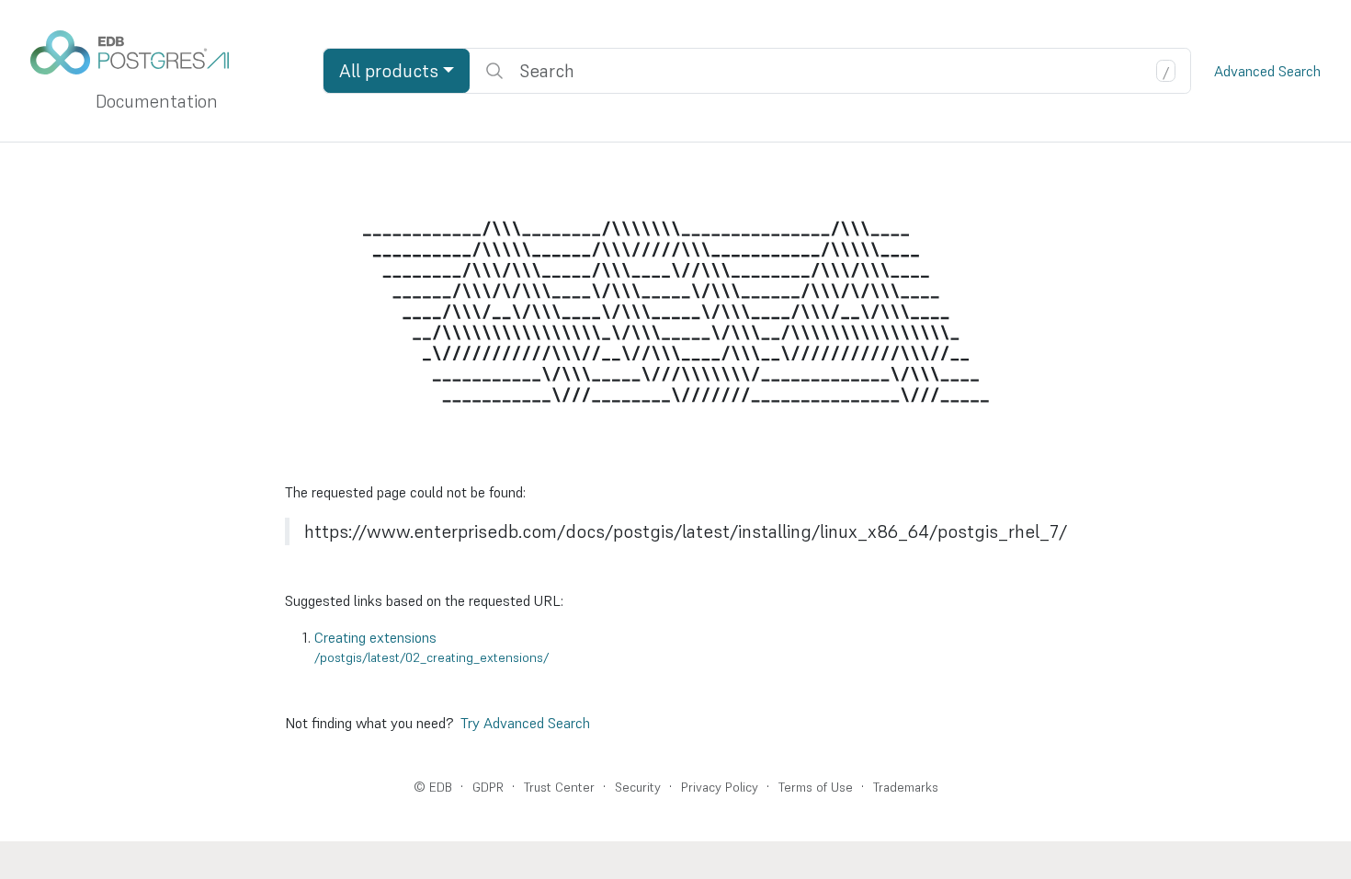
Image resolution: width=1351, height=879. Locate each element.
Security (638, 787)
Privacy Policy (719, 787)
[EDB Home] (139, 52)
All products (388, 71)
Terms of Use (815, 787)
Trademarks (905, 787)
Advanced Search (1267, 71)
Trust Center (559, 787)
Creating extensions (431, 647)
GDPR (488, 787)
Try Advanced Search (525, 722)
